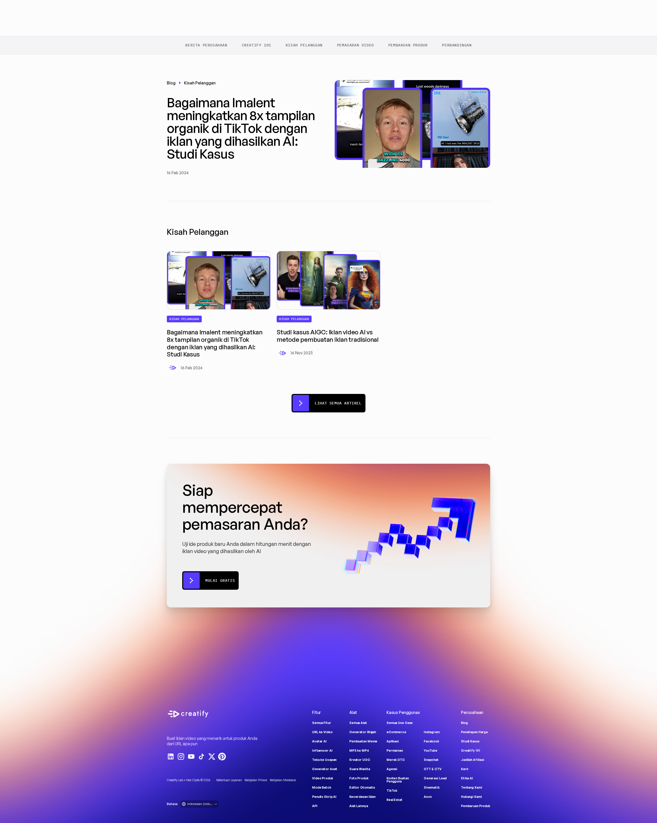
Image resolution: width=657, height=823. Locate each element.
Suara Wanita (359, 769)
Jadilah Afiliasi (472, 760)
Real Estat (394, 800)
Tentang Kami (471, 787)
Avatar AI (319, 741)
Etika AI (467, 778)
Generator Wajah (362, 732)
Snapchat (431, 760)
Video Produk (322, 778)
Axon (428, 797)
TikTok (392, 790)
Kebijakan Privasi (256, 780)
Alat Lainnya (358, 806)
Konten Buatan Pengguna (398, 779)
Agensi (392, 769)
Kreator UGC (359, 760)
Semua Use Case (400, 723)
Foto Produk (359, 778)
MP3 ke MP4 (359, 750)
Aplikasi (393, 741)
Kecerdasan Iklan (362, 797)
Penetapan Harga (474, 732)
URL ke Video (322, 732)
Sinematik (432, 787)
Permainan (395, 750)
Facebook (431, 741)
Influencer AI (322, 750)
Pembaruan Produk (475, 806)
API (314, 806)
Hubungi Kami (471, 797)
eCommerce (396, 732)
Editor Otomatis (362, 787)
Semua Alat (358, 723)
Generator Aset (324, 769)
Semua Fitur (321, 723)
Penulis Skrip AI (324, 797)
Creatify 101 (470, 750)
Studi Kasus (470, 741)
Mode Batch (321, 787)
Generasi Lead (435, 778)
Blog (464, 723)
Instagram (432, 732)
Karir (465, 769)
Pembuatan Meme (363, 741)
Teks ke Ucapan (324, 760)
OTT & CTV (432, 769)
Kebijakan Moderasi (283, 780)
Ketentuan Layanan (229, 780)
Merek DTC (396, 760)
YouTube (430, 750)
